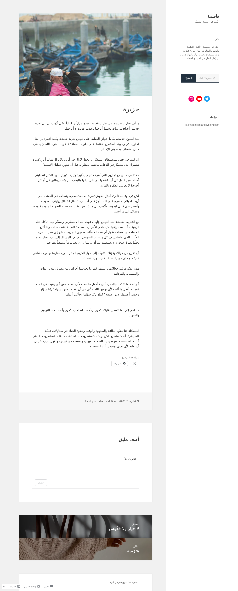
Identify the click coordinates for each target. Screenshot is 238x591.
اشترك (188, 78)
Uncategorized (92, 401)
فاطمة (213, 16)
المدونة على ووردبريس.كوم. (124, 582)
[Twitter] (207, 99)
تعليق (41, 482)
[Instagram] (191, 99)
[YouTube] (199, 99)
